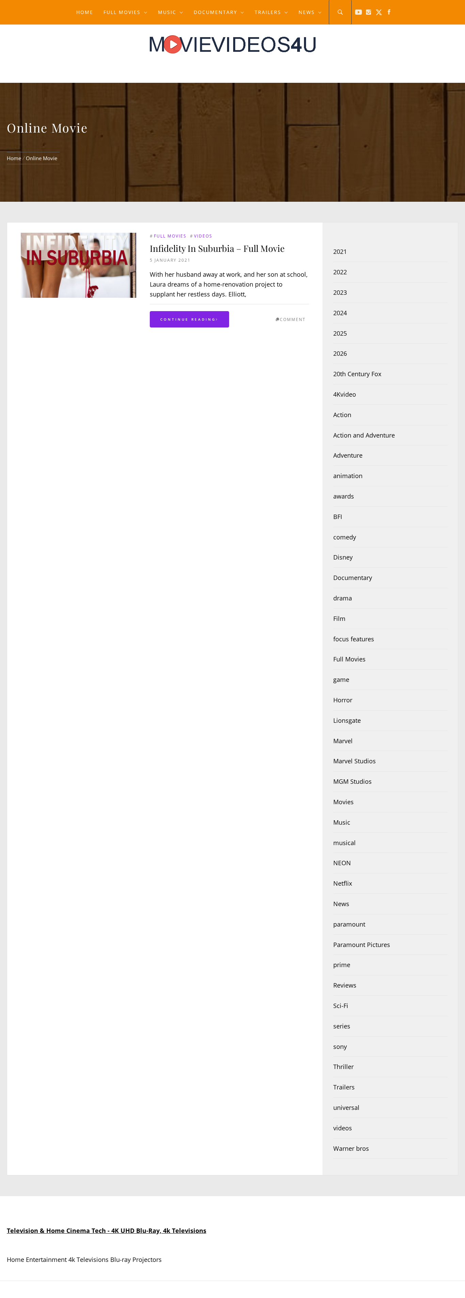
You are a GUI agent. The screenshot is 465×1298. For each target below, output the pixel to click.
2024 (340, 313)
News (307, 12)
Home (84, 12)
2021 (340, 251)
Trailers (268, 12)
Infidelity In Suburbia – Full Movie (217, 248)
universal (346, 1107)
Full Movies (122, 12)
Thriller (343, 1067)
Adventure (348, 455)
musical (344, 843)
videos (203, 236)
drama (342, 598)
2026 (340, 353)
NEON (342, 863)
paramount (349, 924)
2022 (340, 272)
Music (167, 12)
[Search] (340, 12)
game (341, 679)
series (341, 1026)
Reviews (344, 985)
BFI (337, 517)
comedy (344, 537)
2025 (340, 333)
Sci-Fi (340, 1006)
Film (339, 618)
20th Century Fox (357, 374)
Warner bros (351, 1148)
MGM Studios (352, 781)
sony (340, 1046)
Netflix (342, 883)
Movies (343, 802)
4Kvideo (344, 394)
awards (343, 496)
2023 (340, 292)
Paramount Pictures (361, 945)
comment (293, 319)
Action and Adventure (364, 435)
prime (341, 965)
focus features (353, 639)
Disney (343, 557)
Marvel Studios (354, 761)
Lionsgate (347, 720)
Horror (342, 700)
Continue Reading (188, 319)
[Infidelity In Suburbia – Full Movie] (78, 265)
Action (342, 415)
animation (348, 476)
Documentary (215, 12)
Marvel (343, 741)
